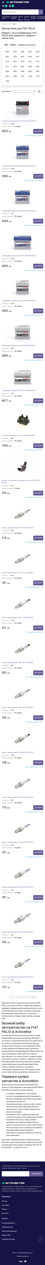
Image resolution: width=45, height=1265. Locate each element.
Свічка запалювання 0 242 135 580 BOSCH (17, 618)
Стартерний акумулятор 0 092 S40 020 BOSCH (19, 166)
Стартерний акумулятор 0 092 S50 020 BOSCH (19, 301)
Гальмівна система (14, 17)
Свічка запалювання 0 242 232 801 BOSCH (17, 977)
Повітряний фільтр (8, 1223)
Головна (4, 24)
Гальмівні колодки (8, 1239)
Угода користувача (23, 1256)
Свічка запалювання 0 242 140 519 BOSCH (17, 707)
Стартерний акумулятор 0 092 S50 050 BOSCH (19, 346)
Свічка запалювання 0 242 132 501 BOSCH (17, 528)
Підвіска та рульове (27, 18)
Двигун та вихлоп (20, 18)
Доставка (5, 1205)
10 (33, 997)
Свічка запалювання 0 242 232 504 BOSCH (17, 932)
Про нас (4, 1201)
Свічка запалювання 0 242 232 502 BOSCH (17, 887)
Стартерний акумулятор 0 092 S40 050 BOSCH (19, 211)
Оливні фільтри (7, 1227)
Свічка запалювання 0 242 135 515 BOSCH (17, 573)
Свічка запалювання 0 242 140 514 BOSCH (17, 663)
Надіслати (36, 1174)
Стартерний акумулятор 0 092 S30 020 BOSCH (19, 121)
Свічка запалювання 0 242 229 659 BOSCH (17, 797)
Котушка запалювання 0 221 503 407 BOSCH (18, 435)
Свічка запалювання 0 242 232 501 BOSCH (17, 842)
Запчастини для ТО (6, 17)
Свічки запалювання (9, 1231)
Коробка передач (33, 17)
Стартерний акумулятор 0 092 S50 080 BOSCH (19, 390)
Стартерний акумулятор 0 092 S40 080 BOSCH (19, 256)
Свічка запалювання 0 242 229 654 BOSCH (17, 752)
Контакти (5, 1213)
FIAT (10, 24)
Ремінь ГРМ (6, 1235)
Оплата (4, 1209)
